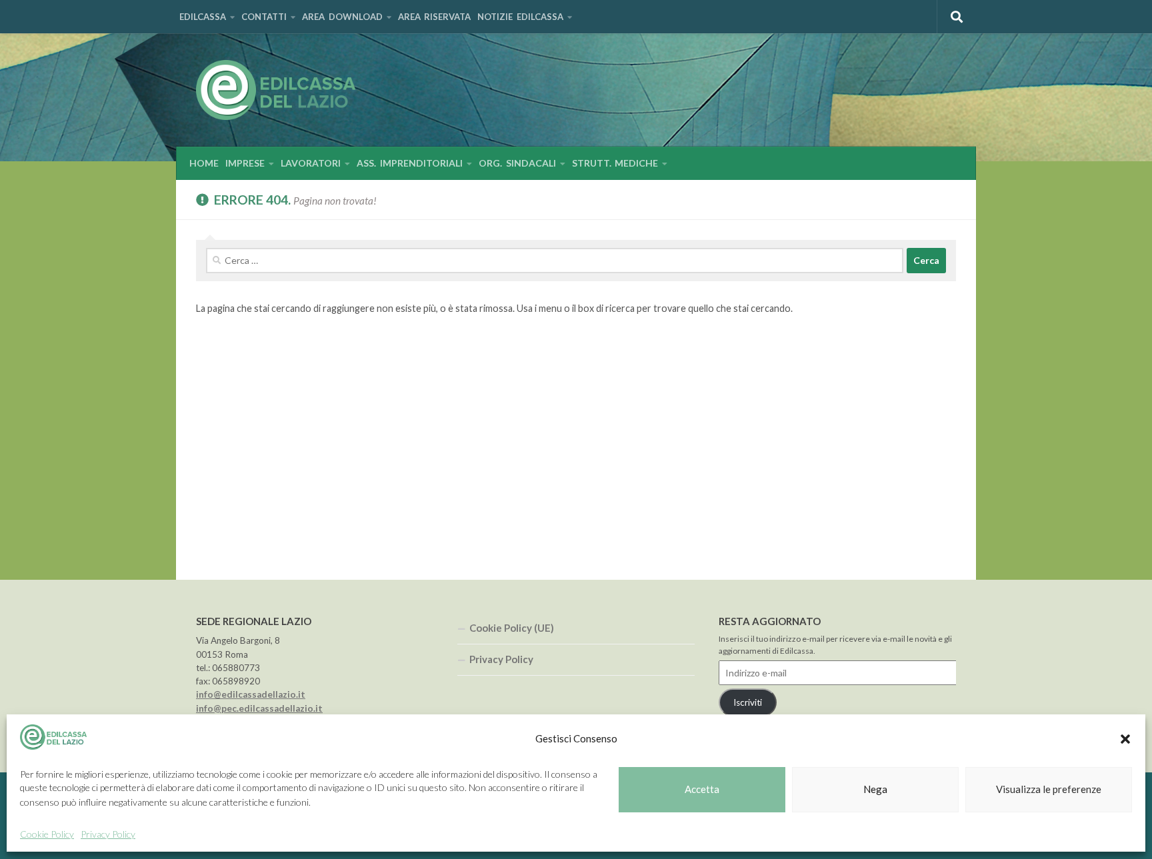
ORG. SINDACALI (517, 163)
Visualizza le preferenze (1048, 790)
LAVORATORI (311, 163)
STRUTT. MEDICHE (615, 163)
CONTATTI (264, 16)
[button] (1125, 739)
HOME (204, 163)
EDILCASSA (202, 16)
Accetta (702, 790)
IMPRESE (245, 163)
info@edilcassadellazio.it (250, 694)
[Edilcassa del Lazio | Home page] (275, 90)
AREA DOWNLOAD (342, 16)
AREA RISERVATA (434, 16)
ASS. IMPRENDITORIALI (410, 163)
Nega (875, 790)
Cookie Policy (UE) (511, 628)
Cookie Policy (47, 834)
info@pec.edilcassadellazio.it (259, 708)
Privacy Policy (108, 834)
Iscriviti (747, 702)
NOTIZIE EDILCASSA (520, 16)
